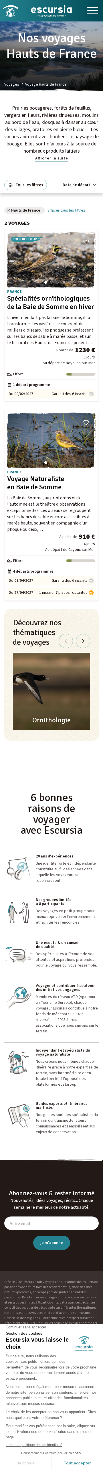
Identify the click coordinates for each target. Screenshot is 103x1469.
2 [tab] (51, 282)
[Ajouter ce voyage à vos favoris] (86, 242)
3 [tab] (57, 282)
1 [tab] (46, 282)
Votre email (20, 1224)
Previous (66, 641)
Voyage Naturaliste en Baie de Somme (35, 483)
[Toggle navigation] (92, 10)
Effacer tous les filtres (66, 210)
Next (83, 641)
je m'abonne (51, 1243)
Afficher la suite (51, 158)
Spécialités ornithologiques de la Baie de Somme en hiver (50, 302)
